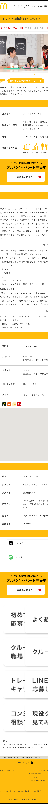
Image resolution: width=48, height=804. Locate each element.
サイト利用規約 (36, 791)
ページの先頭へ (22, 763)
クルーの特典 (33, 777)
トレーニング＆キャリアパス (38, 781)
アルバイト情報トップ (7, 770)
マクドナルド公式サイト (7, 791)
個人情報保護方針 (23, 791)
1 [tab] (35, 75)
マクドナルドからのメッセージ (21, 6)
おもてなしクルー (10, 28)
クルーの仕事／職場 (39, 6)
